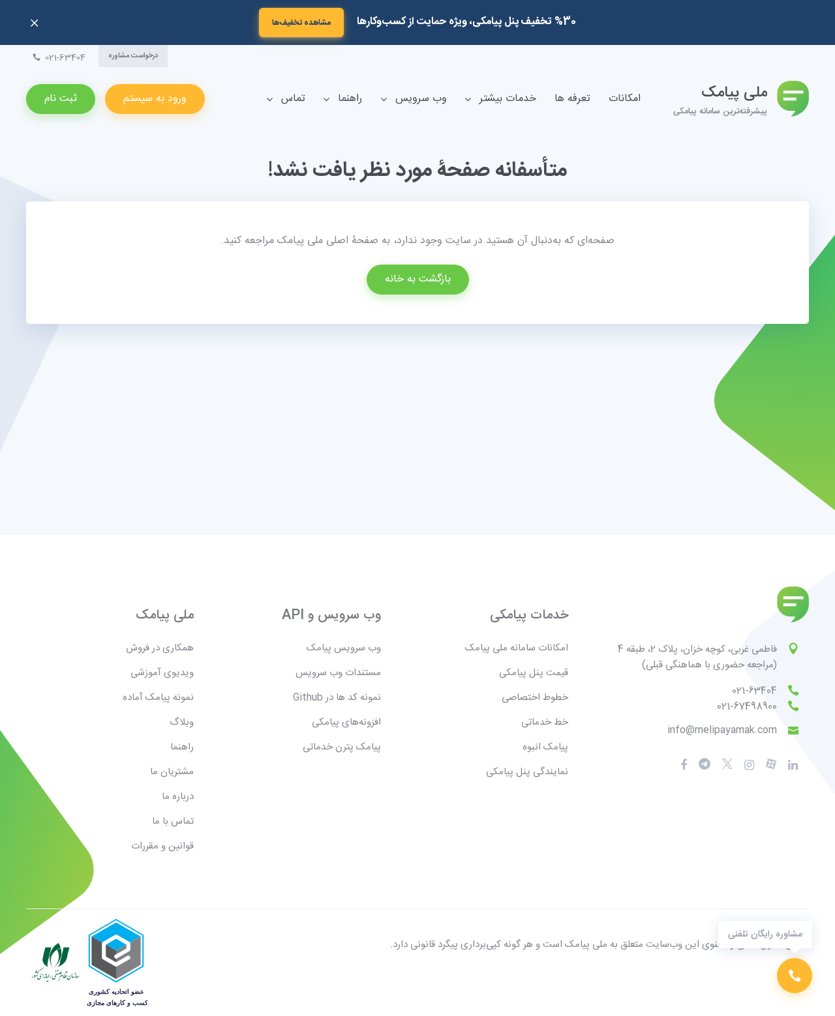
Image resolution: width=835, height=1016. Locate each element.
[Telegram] (704, 765)
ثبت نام (60, 99)
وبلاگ (182, 722)
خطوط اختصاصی (535, 697)
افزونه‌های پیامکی (346, 722)
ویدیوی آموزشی (162, 673)
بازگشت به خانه (418, 279)
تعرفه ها (572, 99)
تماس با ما (173, 821)
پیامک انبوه (545, 747)
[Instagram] (749, 765)
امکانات (625, 99)
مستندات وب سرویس (338, 673)
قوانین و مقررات (162, 846)
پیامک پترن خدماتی (342, 747)
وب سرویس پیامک (344, 648)
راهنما (182, 747)
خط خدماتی (544, 722)
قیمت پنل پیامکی (533, 673)
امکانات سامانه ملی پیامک (516, 648)
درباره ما (178, 797)
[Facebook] (683, 765)
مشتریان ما (172, 772)
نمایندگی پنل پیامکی (527, 772)
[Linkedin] (793, 765)
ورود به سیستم (155, 99)
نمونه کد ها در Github (337, 697)
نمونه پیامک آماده (158, 697)
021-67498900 (747, 707)
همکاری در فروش (160, 648)
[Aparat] (727, 765)
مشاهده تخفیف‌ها (301, 22)
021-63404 (754, 691)
